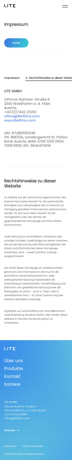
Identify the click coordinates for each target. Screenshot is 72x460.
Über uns (13, 361)
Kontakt (12, 376)
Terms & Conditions (32, 446)
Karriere (12, 384)
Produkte (13, 368)
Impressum (10, 446)
